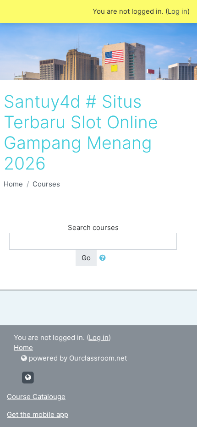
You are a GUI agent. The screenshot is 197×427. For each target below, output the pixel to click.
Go (86, 257)
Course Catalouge (36, 396)
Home (13, 184)
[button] (104, 258)
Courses (46, 184)
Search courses (93, 227)
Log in (177, 11)
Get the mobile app (37, 414)
